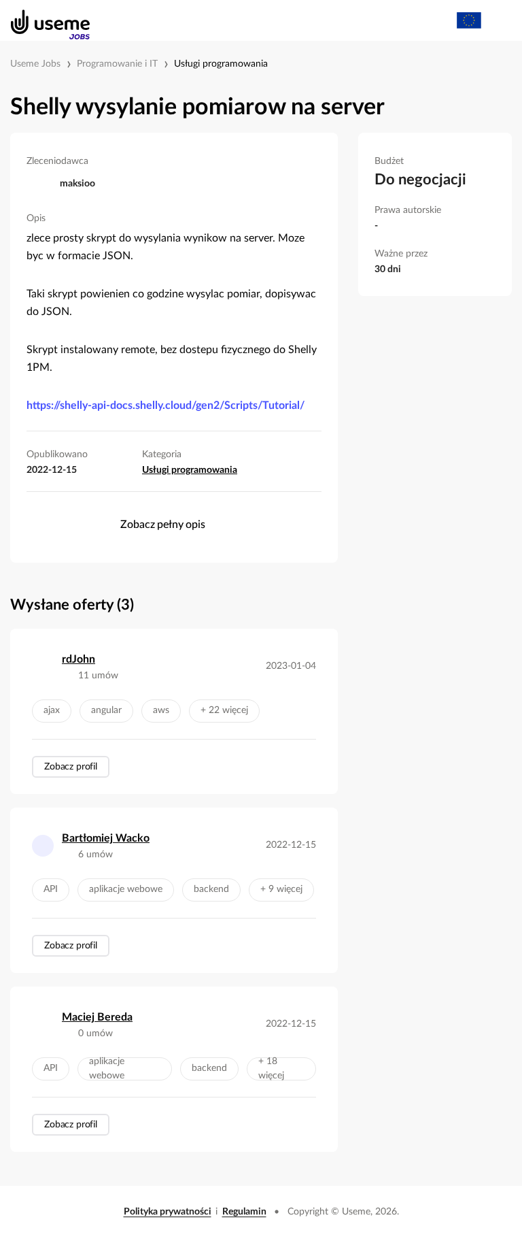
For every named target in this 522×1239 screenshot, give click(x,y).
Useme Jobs (35, 64)
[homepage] (43, 20)
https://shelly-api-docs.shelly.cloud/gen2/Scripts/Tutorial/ (165, 405)
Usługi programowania (221, 64)
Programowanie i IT (117, 64)
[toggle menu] (499, 20)
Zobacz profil (70, 767)
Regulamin (244, 1212)
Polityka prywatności (167, 1212)
